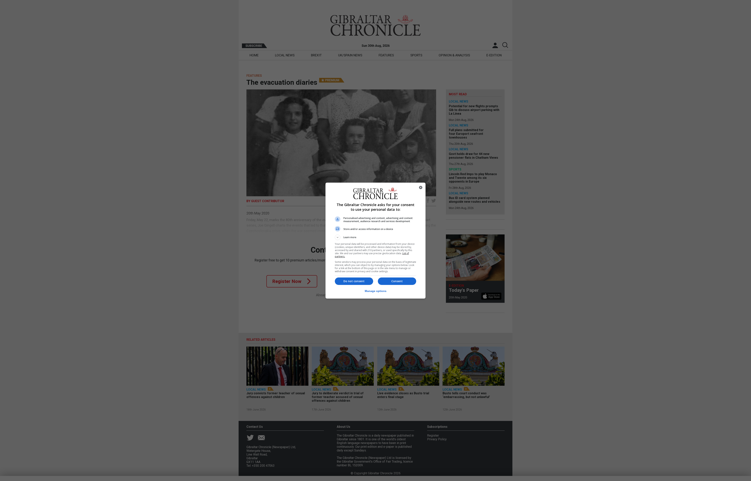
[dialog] (375, 241)
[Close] (421, 187)
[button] (375, 237)
